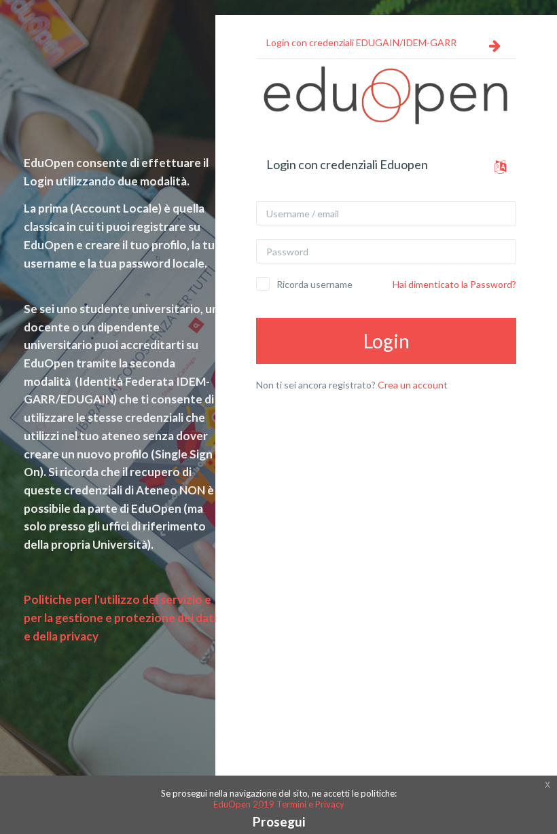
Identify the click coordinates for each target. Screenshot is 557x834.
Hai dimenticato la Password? (454, 284)
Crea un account (413, 385)
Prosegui (279, 821)
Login (386, 340)
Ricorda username (314, 284)
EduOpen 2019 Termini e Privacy (278, 804)
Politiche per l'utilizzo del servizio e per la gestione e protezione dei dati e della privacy (120, 617)
